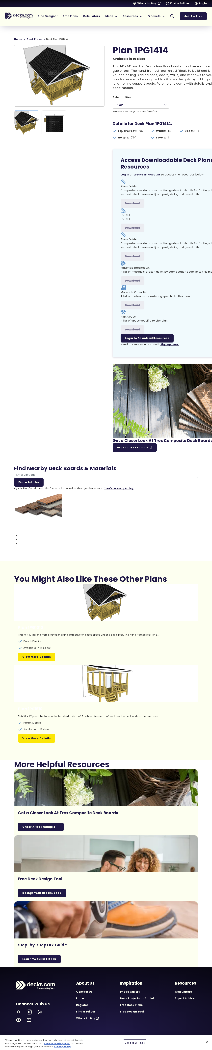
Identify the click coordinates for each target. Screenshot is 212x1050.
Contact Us (84, 992)
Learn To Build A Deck (39, 959)
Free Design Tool (132, 1011)
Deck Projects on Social (137, 998)
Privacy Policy (62, 1046)
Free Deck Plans (131, 1005)
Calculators (183, 992)
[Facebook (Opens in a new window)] (18, 1012)
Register (82, 1005)
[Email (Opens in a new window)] (29, 1020)
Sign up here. (169, 344)
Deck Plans (34, 39)
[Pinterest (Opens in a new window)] (39, 1012)
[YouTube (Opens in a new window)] (18, 1020)
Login (80, 998)
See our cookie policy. (57, 1043)
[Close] (206, 1042)
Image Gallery (130, 992)
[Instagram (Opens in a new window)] (29, 1012)
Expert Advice (185, 998)
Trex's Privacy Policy (119, 488)
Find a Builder (85, 1011)
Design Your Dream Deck (41, 893)
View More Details (36, 657)
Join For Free (193, 16)
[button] (111, 16)
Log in (125, 174)
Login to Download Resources (147, 338)
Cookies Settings (135, 1042)
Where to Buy (85, 1018)
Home (18, 39)
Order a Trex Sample (132, 447)
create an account (146, 174)
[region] (106, 1042)
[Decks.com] (19, 16)
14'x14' (120, 105)
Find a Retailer (28, 482)
